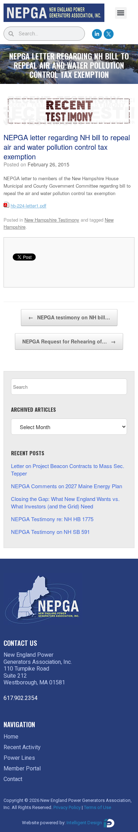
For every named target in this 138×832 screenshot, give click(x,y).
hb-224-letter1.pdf (28, 205)
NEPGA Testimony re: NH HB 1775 (52, 519)
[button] (121, 13)
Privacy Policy (67, 807)
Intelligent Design (84, 823)
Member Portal (22, 768)
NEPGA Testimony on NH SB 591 (50, 531)
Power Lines (19, 757)
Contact (13, 779)
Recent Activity (22, 747)
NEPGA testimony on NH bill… (69, 317)
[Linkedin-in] (97, 34)
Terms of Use (97, 807)
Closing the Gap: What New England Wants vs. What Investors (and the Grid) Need (65, 502)
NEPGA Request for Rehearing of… (69, 341)
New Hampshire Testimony (51, 219)
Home (11, 736)
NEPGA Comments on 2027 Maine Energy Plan (66, 486)
